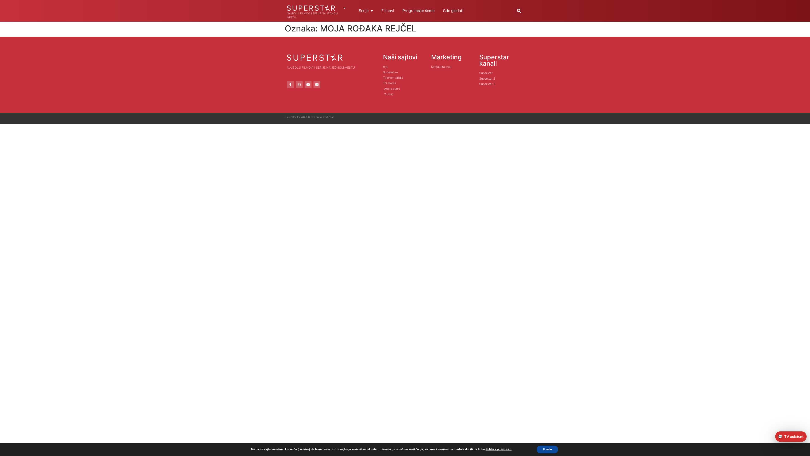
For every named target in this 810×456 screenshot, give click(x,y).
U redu (547, 449)
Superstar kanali (494, 60)
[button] (518, 10)
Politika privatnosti (499, 449)
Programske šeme (418, 10)
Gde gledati (453, 10)
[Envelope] (316, 84)
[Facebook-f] (290, 84)
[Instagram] (299, 84)
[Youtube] (308, 84)
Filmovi (387, 10)
